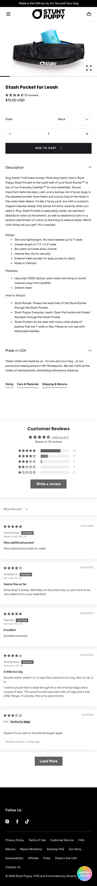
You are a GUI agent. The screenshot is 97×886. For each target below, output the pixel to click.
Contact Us (12, 867)
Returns (10, 849)
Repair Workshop (31, 849)
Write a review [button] (48, 484)
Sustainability (14, 858)
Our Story (75, 849)
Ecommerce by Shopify (61, 876)
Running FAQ (55, 849)
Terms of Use (37, 840)
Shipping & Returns (54, 384)
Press (46, 858)
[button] (8, 14)
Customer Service (62, 840)
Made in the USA (66, 858)
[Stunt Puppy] (48, 14)
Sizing (9, 384)
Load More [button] (49, 761)
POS (36, 876)
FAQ (81, 840)
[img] (13, 526)
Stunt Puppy (24, 876)
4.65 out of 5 (60, 437)
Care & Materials (28, 384)
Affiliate (33, 858)
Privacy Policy (14, 840)
